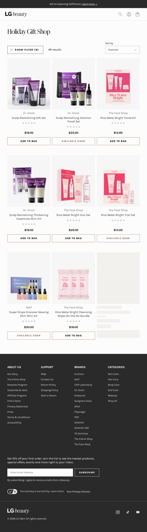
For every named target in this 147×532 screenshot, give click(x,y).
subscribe (87, 472)
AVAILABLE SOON (73, 141)
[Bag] (137, 14)
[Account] (129, 14)
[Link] (118, 512)
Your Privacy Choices (78, 491)
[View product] (28, 83)
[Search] (120, 14)
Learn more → (90, 4)
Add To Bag (28, 141)
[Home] (27, 511)
